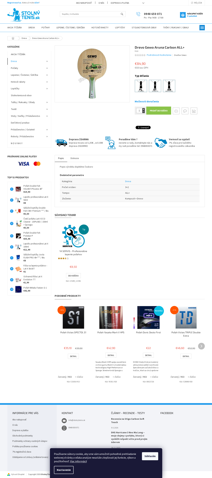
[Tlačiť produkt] (176, 111)
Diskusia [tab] (75, 158)
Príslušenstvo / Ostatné (23, 129)
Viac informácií (78, 461)
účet (37, 2)
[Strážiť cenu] (194, 111)
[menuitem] (14, 28)
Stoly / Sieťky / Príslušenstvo (25, 116)
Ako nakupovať (84, 3)
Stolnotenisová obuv (21, 95)
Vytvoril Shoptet (17, 474)
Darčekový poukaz (20, 122)
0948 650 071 (73, 427)
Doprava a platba (120, 3)
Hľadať (123, 14)
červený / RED (65, 377)
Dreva (14, 61)
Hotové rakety (18, 82)
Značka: (180, 55)
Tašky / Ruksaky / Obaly (23, 102)
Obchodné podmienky (22, 435)
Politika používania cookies (25, 446)
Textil (13, 109)
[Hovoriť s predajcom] (185, 111)
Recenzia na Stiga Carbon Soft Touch (127, 421)
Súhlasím (150, 456)
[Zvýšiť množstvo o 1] (143, 109)
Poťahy (14, 68)
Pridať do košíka (159, 110)
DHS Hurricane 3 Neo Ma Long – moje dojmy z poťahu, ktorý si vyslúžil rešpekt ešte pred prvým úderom (129, 437)
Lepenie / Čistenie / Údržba (24, 75)
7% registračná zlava (21, 451)
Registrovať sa (14, 2)
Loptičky (15, 88)
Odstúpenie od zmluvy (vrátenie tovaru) (30, 457)
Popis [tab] (61, 158)
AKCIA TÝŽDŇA (18, 54)
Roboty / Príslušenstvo (22, 136)
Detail (73, 356)
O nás (101, 3)
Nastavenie (64, 470)
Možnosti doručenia (147, 101)
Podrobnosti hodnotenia (159, 55)
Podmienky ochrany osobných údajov (29, 441)
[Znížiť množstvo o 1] (143, 112)
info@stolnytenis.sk (76, 420)
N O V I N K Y (16, 143)
